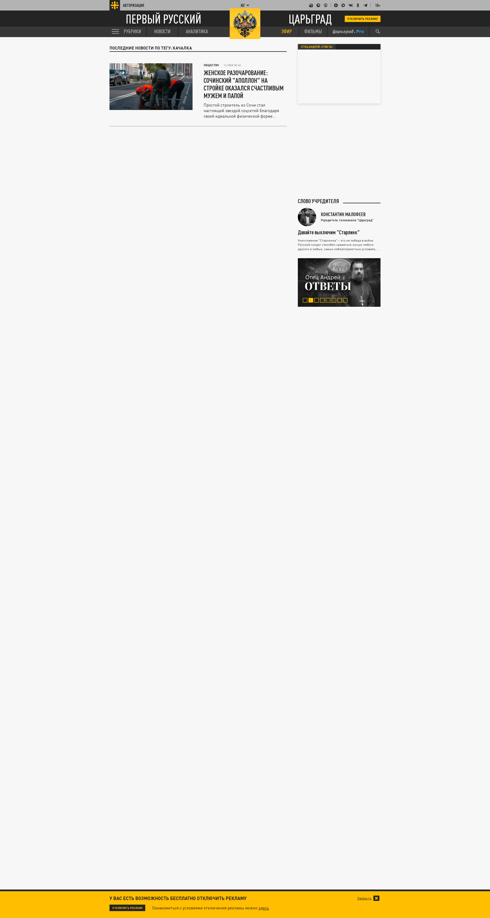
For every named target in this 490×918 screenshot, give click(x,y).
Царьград (310, 18)
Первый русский (163, 19)
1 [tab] (306, 301)
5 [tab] (329, 301)
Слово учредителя (318, 201)
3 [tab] (317, 301)
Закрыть (364, 898)
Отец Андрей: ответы (316, 46)
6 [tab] (334, 301)
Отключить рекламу (362, 18)
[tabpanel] (339, 282)
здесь (263, 907)
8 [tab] (346, 301)
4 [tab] (323, 301)
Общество (211, 65)
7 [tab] (340, 301)
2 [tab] (311, 301)
